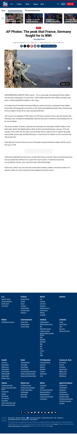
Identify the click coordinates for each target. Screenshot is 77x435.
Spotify (52, 412)
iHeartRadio (55, 412)
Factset (56, 424)
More (42, 4)
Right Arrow (73, 18)
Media (4, 320)
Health (4, 360)
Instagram (28, 412)
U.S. (11, 4)
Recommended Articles (32, 10)
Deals (23, 360)
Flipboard (31, 46)
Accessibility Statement (14, 419)
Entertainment (26, 320)
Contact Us (60, 417)
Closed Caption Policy (47, 417)
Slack (41, 412)
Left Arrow (3, 18)
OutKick (43, 320)
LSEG (51, 426)
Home (3, 10)
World (28, 4)
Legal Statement (25, 426)
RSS (45, 412)
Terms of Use (11, 417)
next (69, 68)
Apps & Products (65, 383)
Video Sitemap (33, 419)
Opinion (35, 4)
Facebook (21, 46)
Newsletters (48, 412)
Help (55, 417)
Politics (19, 4)
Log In (63, 4)
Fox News (5, 4)
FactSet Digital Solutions (14, 426)
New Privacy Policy (21, 417)
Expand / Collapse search (58, 4)
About (42, 383)
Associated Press (39, 39)
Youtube (31, 412)
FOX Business (45, 360)
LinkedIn (38, 412)
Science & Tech (65, 360)
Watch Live (25, 383)
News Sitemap (25, 419)
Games (4, 383)
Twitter (24, 46)
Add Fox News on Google (49, 46)
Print (35, 46)
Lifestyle (62, 320)
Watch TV (70, 4)
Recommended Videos (15, 10)
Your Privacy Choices (35, 417)
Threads (28, 46)
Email (38, 46)
